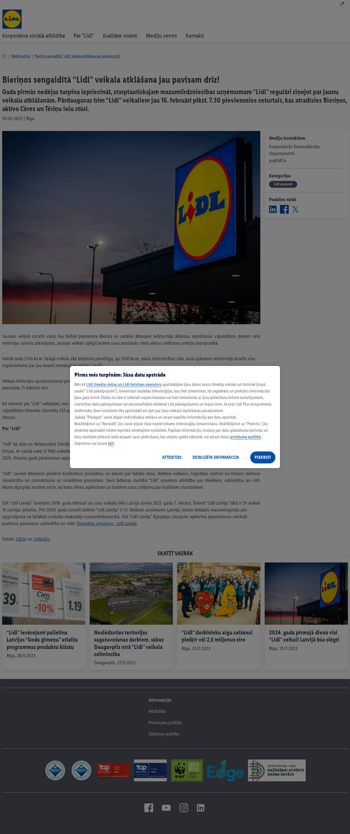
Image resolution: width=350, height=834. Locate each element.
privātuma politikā (245, 436)
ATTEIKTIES (172, 457)
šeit (111, 443)
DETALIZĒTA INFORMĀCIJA (215, 457)
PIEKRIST (263, 457)
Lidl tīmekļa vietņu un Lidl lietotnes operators (124, 384)
